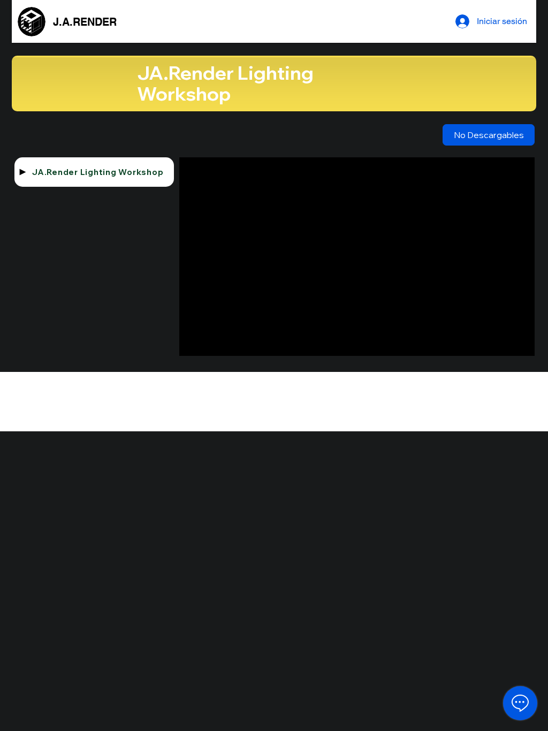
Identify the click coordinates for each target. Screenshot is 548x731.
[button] (489, 135)
